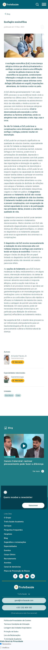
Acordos (7, 563)
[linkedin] (32, 576)
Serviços (7, 526)
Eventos (7, 550)
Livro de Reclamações (12, 635)
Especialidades (10, 546)
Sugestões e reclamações (15, 542)
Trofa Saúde (22, 594)
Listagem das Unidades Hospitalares (17, 628)
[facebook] (15, 576)
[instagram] (21, 576)
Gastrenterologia (17, 358)
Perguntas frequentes (13, 530)
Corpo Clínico (9, 554)
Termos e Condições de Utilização (16, 624)
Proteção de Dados (11, 632)
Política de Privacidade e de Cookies (17, 620)
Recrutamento (10, 559)
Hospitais (8, 534)
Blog (6, 538)
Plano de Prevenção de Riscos (17, 571)
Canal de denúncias (12, 567)
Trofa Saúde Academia (14, 522)
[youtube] (27, 576)
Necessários (6, 644)
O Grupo (7, 518)
